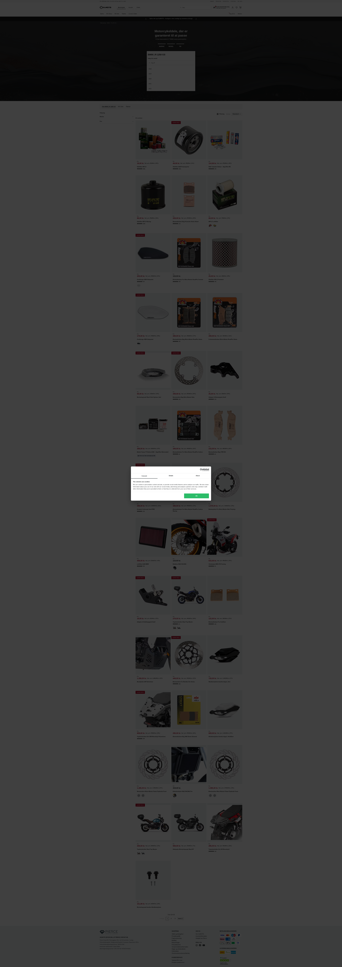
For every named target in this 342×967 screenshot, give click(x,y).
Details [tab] (171, 475)
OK (196, 496)
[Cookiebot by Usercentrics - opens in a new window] (201, 469)
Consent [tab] (144, 476)
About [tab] (198, 475)
